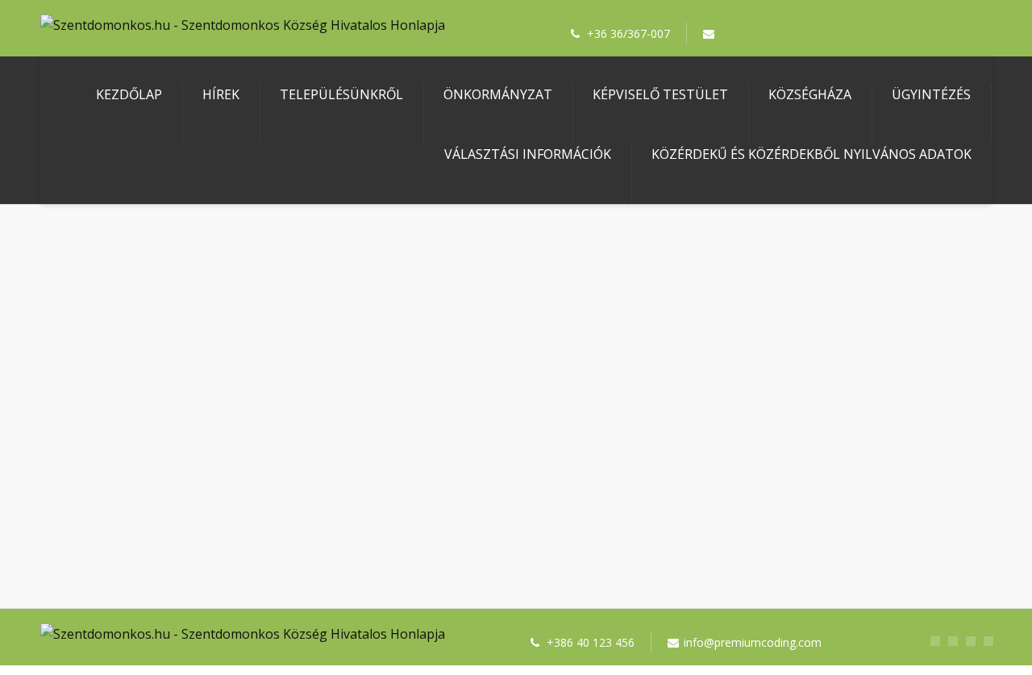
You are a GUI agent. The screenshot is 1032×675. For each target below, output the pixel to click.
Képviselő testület (660, 94)
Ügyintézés (931, 94)
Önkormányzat (497, 94)
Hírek (220, 94)
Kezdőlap (129, 94)
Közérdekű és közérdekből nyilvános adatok (811, 154)
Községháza (809, 94)
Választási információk (527, 154)
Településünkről (341, 94)
